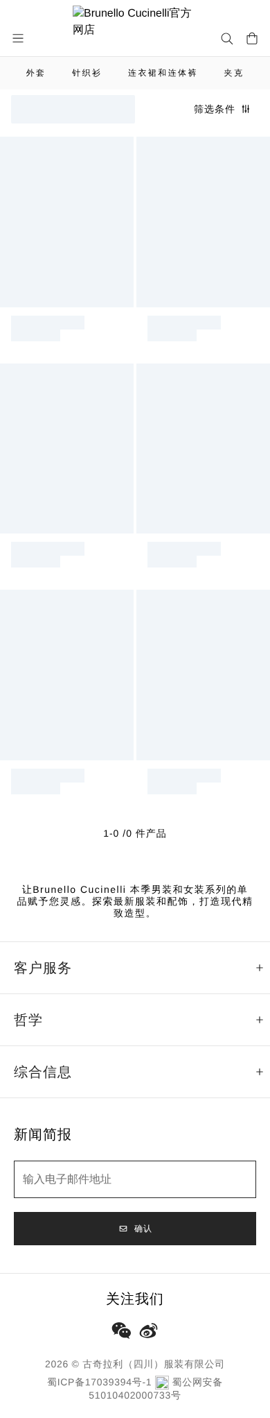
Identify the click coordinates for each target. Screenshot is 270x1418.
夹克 (234, 73)
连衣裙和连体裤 (163, 73)
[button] (19, 38)
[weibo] (149, 1330)
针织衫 (87, 73)
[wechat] (121, 1330)
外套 (36, 73)
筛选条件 (214, 108)
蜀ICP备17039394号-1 (99, 1381)
